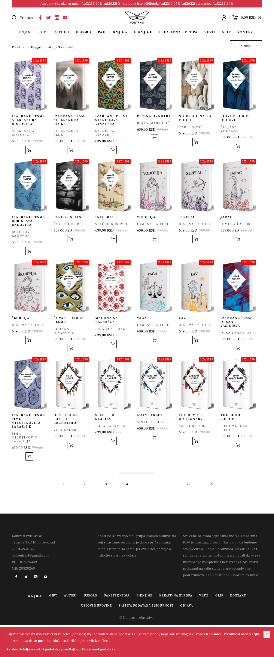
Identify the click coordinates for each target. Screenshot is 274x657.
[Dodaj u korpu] (29, 150)
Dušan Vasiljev (236, 333)
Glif (226, 32)
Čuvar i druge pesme (68, 320)
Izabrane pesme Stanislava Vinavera (111, 120)
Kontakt (246, 32)
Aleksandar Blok (66, 133)
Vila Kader (65, 430)
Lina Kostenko (110, 329)
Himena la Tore (153, 224)
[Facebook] (41, 17)
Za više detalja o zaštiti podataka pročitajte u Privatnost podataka (61, 649)
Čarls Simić (191, 127)
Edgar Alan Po (110, 426)
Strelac (187, 217)
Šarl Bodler (66, 224)
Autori (62, 32)
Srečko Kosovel (111, 224)
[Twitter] (49, 17)
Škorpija (21, 318)
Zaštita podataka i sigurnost (146, 606)
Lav (182, 318)
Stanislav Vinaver (105, 133)
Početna (18, 47)
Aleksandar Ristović (24, 133)
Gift (43, 32)
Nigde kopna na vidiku (195, 118)
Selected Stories (105, 417)
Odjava (186, 606)
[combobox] (246, 45)
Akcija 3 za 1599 (60, 47)
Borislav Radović (21, 234)
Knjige (26, 32)
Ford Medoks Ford (233, 428)
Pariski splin (68, 217)
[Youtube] (66, 17)
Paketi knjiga (113, 32)
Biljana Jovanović (64, 331)
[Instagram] (58, 17)
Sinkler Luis (150, 422)
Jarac (226, 217)
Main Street (150, 415)
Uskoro (83, 32)
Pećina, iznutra (154, 116)
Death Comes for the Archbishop (67, 419)
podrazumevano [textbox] (247, 46)
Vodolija (146, 217)
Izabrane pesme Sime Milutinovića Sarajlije (28, 421)
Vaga (142, 318)
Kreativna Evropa (178, 32)
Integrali (105, 217)
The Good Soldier (230, 417)
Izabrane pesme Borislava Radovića (28, 221)
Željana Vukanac (229, 129)
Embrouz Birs (193, 426)
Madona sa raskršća (106, 320)
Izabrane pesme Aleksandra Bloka (70, 120)
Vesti (209, 32)
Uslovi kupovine (96, 606)
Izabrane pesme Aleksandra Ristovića (28, 120)
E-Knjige (143, 32)
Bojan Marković (153, 123)
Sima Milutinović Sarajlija (24, 437)
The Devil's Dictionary (191, 417)
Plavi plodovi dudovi (235, 118)
